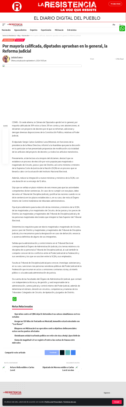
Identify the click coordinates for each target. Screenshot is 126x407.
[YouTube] (119, 392)
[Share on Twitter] (100, 59)
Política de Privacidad (53, 402)
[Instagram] (122, 392)
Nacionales (8, 40)
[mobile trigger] (4, 24)
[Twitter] (116, 392)
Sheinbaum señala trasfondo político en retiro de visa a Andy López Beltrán (47, 335)
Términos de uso (69, 402)
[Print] (108, 59)
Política (19, 40)
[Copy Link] (104, 59)
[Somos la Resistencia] (15, 24)
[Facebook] (113, 392)
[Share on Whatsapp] (5, 143)
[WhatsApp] (122, 28)
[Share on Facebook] (96, 59)
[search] (109, 25)
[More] (112, 59)
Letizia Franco (17, 57)
